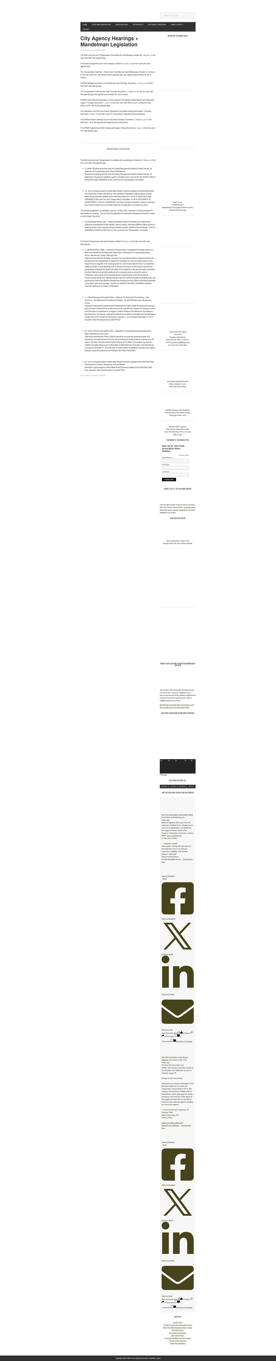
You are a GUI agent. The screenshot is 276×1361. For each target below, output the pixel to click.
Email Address (167, 458)
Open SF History (178, 1330)
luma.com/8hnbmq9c (174, 835)
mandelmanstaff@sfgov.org (180, 342)
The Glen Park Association (95, 11)
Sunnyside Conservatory (177, 1333)
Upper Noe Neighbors (177, 1343)
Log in (158, 1358)
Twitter (191, 786)
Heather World (188, 814)
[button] (164, 766)
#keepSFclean (167, 1125)
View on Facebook (168, 876)
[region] (178, 746)
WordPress (152, 1358)
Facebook (164, 786)
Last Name (165, 472)
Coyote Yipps (177, 1322)
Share (164, 878)
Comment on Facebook (184, 1041)
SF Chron (173, 786)
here (104, 58)
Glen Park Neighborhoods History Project (177, 1327)
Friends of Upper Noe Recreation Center (178, 1325)
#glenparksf (166, 1123)
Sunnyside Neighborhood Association (178, 1338)
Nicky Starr (181, 1094)
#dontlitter (175, 1125)
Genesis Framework (142, 1358)
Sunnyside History (177, 1335)
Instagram (182, 786)
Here (184, 210)
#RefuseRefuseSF (176, 1123)
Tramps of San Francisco (178, 1341)
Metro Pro (130, 1358)
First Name (165, 465)
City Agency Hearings (98, 375)
